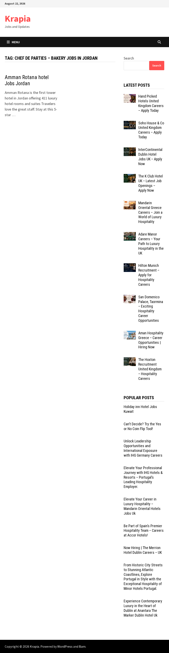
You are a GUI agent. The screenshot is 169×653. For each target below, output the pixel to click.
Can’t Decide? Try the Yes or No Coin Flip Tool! (142, 426)
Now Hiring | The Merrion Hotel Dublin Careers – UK (143, 550)
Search (129, 58)
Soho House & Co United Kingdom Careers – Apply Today (151, 130)
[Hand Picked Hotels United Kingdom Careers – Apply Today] (130, 96)
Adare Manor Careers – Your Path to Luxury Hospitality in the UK (151, 243)
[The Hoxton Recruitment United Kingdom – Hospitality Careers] (130, 360)
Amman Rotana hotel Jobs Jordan (27, 80)
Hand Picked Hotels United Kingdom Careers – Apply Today (151, 103)
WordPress (65, 646)
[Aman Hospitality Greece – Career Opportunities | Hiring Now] (130, 333)
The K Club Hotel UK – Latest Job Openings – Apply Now (150, 183)
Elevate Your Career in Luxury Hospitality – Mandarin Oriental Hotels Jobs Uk (142, 506)
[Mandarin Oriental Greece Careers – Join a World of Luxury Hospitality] (130, 203)
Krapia (18, 18)
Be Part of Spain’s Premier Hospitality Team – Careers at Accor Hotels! (144, 531)
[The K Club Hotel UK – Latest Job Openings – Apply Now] (130, 176)
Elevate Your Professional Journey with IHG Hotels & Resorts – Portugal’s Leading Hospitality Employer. (143, 477)
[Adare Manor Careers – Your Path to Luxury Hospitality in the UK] (130, 234)
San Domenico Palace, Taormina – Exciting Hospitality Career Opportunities (150, 309)
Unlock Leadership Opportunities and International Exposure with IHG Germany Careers (143, 448)
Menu (16, 42)
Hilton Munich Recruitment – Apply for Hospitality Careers (148, 274)
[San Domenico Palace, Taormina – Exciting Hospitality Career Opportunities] (130, 297)
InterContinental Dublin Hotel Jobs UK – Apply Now (150, 156)
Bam (82, 646)
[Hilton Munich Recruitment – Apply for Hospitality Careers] (130, 266)
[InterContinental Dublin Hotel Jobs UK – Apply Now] (130, 150)
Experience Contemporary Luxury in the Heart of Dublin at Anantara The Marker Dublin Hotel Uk (143, 608)
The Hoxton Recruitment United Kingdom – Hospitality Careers (150, 368)
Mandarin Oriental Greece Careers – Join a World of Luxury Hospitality (150, 212)
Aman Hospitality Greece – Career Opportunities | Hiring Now (150, 340)
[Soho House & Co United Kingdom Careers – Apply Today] (130, 123)
